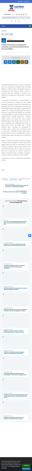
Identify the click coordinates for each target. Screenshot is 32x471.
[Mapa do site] (24, 14)
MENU (4, 26)
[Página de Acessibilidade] (26, 14)
